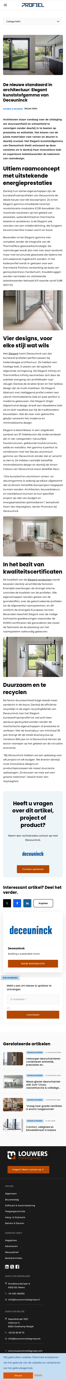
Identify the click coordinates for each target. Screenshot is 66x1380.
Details (38, 1375)
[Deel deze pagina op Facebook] (17, 903)
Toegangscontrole (15, 1211)
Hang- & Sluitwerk (15, 1217)
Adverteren (11, 1246)
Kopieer (43, 903)
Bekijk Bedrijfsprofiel (33, 963)
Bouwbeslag (12, 1199)
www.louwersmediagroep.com (25, 1350)
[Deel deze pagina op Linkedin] (27, 903)
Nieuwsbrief (11, 1252)
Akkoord (18, 1375)
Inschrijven (33, 1014)
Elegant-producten (40, 579)
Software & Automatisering (20, 1205)
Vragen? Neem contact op (26, 1169)
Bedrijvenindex (13, 1258)
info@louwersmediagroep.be (24, 1338)
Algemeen (11, 1193)
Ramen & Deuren (13, 109)
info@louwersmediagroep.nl (24, 1299)
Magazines (11, 1240)
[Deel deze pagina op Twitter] (7, 903)
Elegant (13, 353)
